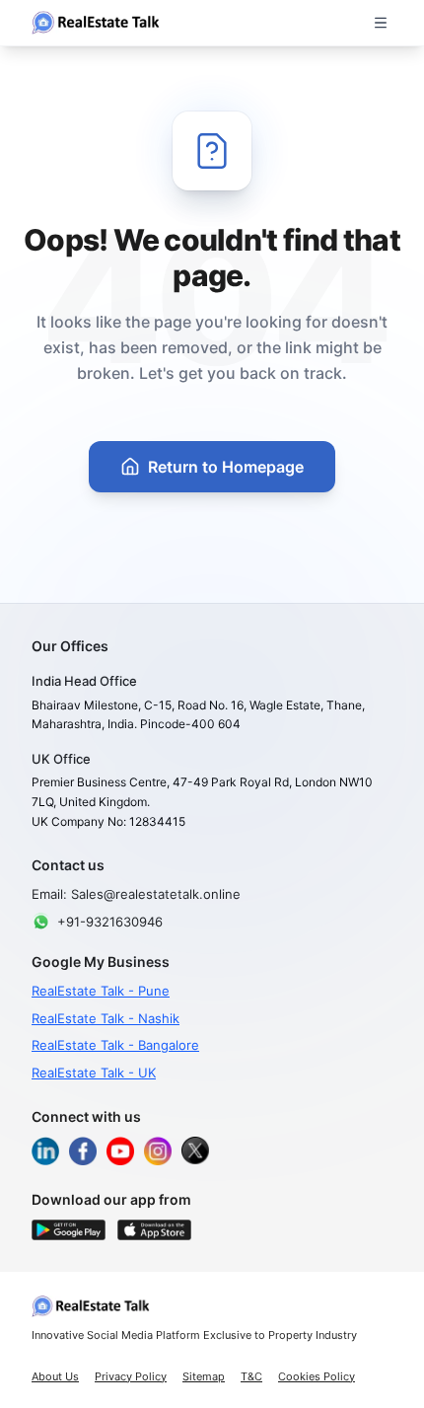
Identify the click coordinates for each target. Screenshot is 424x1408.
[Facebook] (83, 1150)
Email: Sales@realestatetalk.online (136, 894)
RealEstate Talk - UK (94, 1072)
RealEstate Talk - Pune (101, 991)
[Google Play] (69, 1230)
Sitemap (203, 1376)
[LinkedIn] (45, 1150)
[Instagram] (158, 1150)
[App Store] (154, 1230)
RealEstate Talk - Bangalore (115, 1045)
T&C (251, 1376)
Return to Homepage (226, 467)
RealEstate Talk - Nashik (105, 1018)
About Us (55, 1376)
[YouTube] (120, 1150)
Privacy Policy (131, 1376)
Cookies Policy (316, 1376)
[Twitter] (195, 1150)
